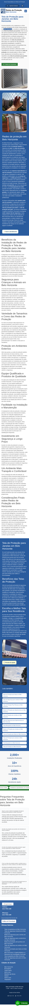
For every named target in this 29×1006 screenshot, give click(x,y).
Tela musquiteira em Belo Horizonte (14, 956)
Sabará (6, 976)
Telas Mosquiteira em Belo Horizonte (12, 725)
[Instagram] (22, 5)
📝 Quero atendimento (10, 231)
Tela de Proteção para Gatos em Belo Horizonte (14, 734)
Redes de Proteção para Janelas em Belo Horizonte (13, 729)
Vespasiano (7, 979)
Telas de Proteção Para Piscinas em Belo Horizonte (13, 705)
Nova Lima (7, 972)
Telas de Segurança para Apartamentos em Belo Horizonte (13, 721)
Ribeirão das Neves (9, 974)
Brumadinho (7, 968)
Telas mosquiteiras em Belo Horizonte (15, 929)
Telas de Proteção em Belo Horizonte (12, 746)
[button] (25, 11)
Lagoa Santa (8, 970)
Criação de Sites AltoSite (14, 992)
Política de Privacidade (8, 921)
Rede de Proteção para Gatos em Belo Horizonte (12, 695)
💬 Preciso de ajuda (9, 662)
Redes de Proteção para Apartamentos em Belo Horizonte (14, 710)
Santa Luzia (7, 977)
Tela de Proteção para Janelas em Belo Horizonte (12, 715)
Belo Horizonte (8, 29)
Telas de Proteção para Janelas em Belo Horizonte (12, 738)
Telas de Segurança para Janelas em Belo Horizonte (13, 700)
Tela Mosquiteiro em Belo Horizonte (11, 743)
